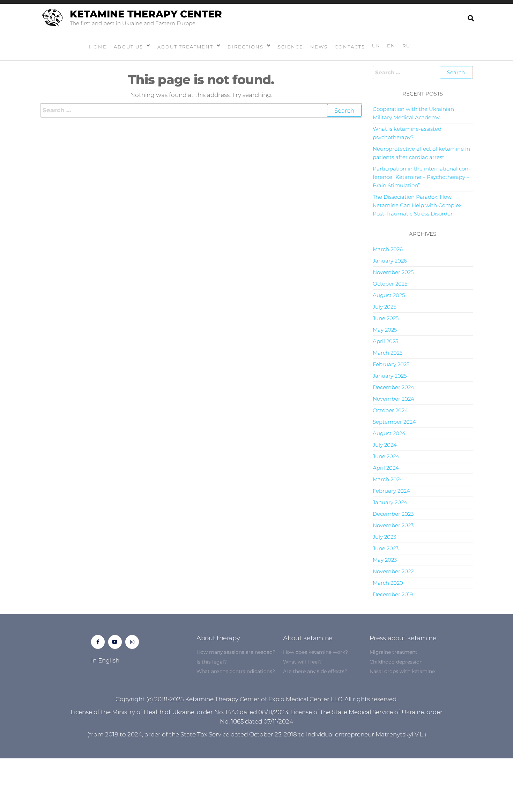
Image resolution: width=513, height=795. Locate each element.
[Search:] (201, 110)
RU (406, 45)
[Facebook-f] (98, 642)
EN (391, 45)
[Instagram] (132, 642)
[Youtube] (115, 642)
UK (376, 45)
